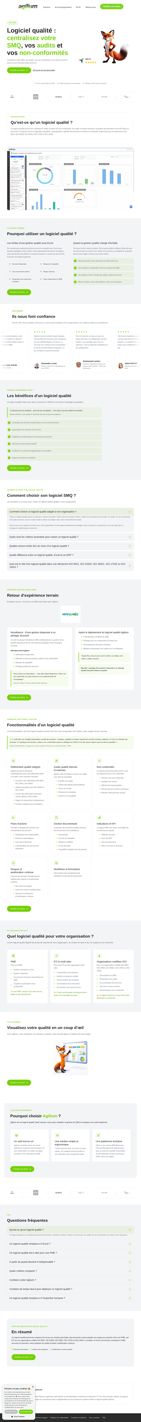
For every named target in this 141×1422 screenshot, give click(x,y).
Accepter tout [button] (26, 1412)
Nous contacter (94, 1417)
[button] (18, 1416)
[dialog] (18, 1402)
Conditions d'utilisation (78, 1417)
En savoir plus (19, 1407)
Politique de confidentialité (59, 1417)
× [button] (33, 1387)
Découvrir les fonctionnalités (44, 70)
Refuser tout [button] (11, 1412)
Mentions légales (41, 1417)
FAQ (103, 1417)
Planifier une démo (17, 70)
